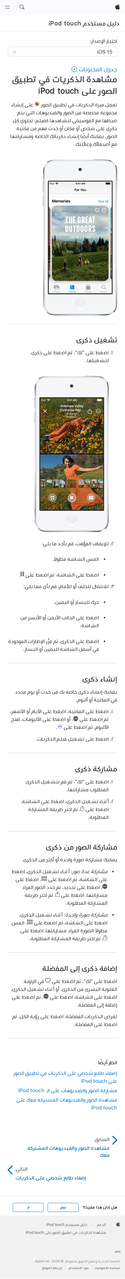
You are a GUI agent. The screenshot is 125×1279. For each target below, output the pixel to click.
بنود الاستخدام (79, 1268)
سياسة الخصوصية (107, 1268)
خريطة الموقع (52, 1268)
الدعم (101, 1225)
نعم (63, 1207)
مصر (117, 1251)
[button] (22, 7)
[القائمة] (7, 7)
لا (28, 1207)
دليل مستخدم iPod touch (84, 23)
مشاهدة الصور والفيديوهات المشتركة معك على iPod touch (66, 1103)
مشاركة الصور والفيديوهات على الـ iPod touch (67, 1090)
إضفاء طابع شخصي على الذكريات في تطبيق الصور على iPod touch (65, 1076)
